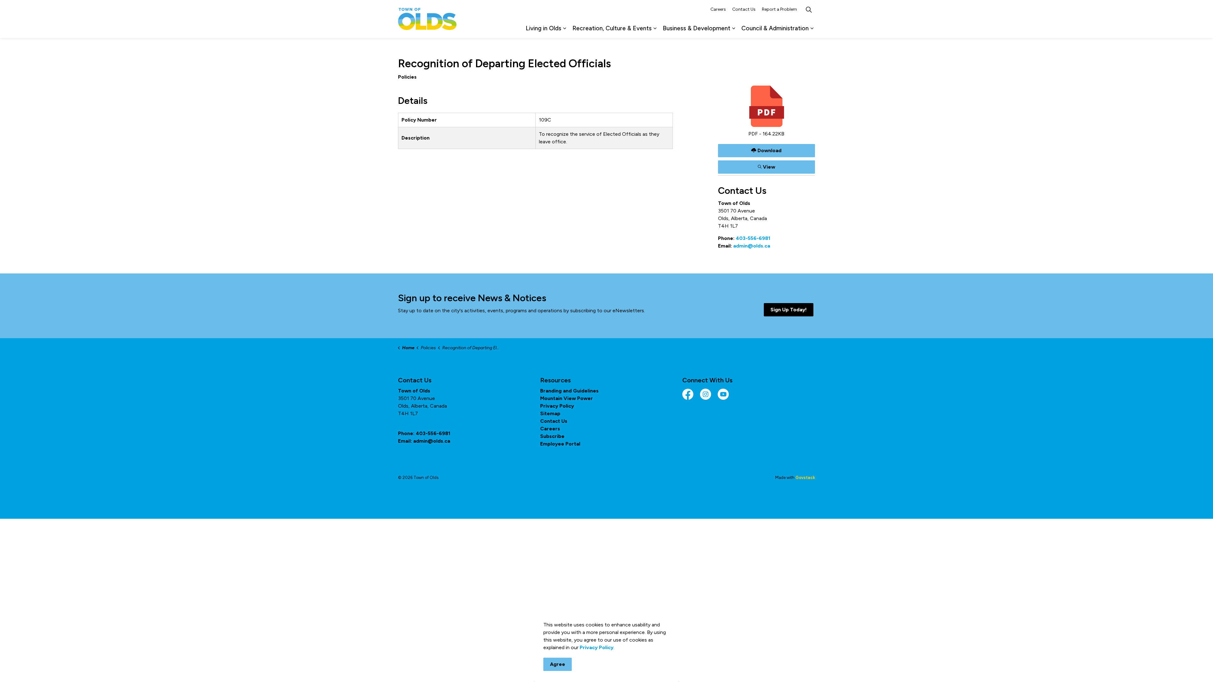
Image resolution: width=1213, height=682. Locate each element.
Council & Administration (775, 28)
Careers (718, 9)
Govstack (805, 477)
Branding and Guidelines (569, 391)
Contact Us (744, 9)
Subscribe (552, 436)
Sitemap (550, 413)
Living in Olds (543, 28)
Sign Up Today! (788, 310)
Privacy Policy (557, 406)
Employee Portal (560, 444)
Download (766, 149)
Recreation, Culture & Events (612, 28)
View (766, 165)
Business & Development (696, 28)
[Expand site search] (808, 9)
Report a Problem (779, 9)
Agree (557, 664)
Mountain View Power (566, 398)
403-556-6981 (753, 238)
